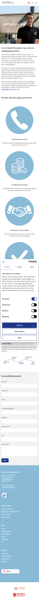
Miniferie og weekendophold (9, 511)
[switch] (34, 304)
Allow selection (19, 331)
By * (2, 435)
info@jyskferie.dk (6, 89)
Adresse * (4, 417)
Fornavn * (4, 382)
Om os (3, 528)
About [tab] (32, 267)
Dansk (8, 571)
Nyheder (3, 561)
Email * (3, 399)
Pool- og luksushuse (7, 509)
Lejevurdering (5, 559)
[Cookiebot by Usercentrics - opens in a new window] (28, 262)
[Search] (32, 3)
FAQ (2, 542)
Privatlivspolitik (5, 534)
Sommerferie (5, 517)
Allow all (19, 325)
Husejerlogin (5, 553)
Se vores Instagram (9, 487)
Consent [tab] (7, 267)
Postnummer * (5, 426)
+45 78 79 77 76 (6, 481)
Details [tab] (19, 267)
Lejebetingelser (6, 531)
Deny (19, 337)
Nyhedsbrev (5, 539)
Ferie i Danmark (6, 514)
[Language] (29, 3)
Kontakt (3, 536)
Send (5, 460)
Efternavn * (4, 390)
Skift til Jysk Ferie (6, 556)
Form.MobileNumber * (8, 408)
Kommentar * (5, 444)
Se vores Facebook (8, 485)
